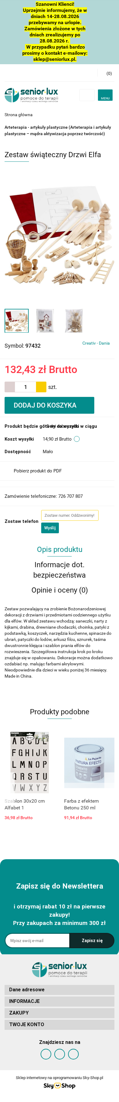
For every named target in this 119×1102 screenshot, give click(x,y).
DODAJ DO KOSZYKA (46, 405)
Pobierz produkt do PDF (38, 471)
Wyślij (50, 527)
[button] (59, 990)
